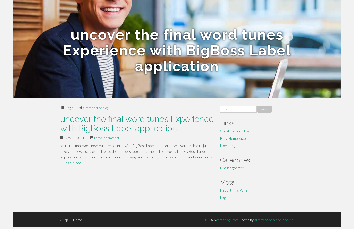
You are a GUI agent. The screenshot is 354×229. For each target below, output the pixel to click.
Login (69, 108)
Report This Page (234, 190)
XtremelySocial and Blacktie (273, 220)
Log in (224, 197)
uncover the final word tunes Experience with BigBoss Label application (137, 123)
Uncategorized (232, 168)
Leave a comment (106, 138)
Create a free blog (95, 108)
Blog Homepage (233, 138)
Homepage (229, 145)
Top (65, 220)
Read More (72, 163)
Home (77, 220)
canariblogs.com (227, 220)
